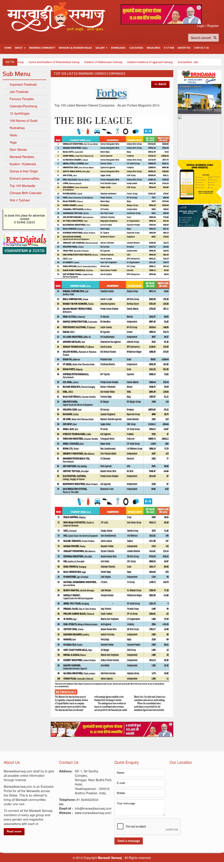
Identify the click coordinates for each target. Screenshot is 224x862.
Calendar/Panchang (23, 106)
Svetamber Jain (188, 62)
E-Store (169, 48)
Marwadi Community (42, 48)
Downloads (118, 48)
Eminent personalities (24, 178)
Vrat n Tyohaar (20, 200)
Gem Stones (18, 149)
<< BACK (160, 84)
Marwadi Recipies (22, 156)
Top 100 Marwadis (22, 185)
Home (7, 48)
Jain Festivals (19, 91)
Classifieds (136, 48)
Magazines (153, 48)
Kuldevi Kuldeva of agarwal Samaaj (150, 62)
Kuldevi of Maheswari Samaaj (103, 62)
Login (201, 25)
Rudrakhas (17, 128)
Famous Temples (22, 99)
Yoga (13, 142)
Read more (14, 831)
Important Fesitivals (23, 84)
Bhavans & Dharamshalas (75, 48)
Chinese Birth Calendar (26, 193)
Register (213, 25)
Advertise (184, 48)
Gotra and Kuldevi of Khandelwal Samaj (54, 62)
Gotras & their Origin (24, 171)
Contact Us (201, 48)
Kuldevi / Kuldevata (23, 164)
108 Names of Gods (23, 120)
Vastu (13, 135)
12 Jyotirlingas (20, 113)
